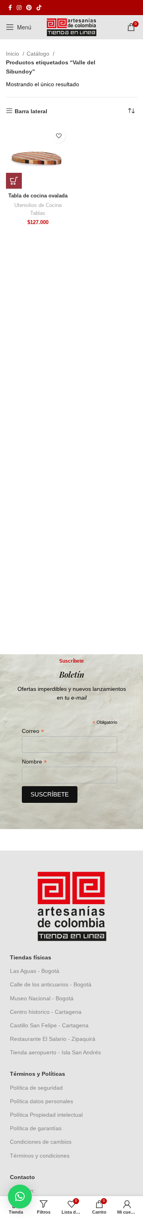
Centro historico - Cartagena (45, 1012)
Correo (33, 731)
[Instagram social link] (19, 7)
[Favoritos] (59, 136)
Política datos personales (41, 1101)
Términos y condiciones (40, 1155)
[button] (14, 181)
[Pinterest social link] (29, 7)
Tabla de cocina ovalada (38, 196)
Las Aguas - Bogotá (34, 971)
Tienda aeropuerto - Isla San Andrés (55, 1052)
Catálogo (39, 53)
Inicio (13, 53)
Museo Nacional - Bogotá (41, 998)
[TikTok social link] (39, 7)
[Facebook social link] (10, 7)
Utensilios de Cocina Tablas (38, 209)
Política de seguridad (36, 1088)
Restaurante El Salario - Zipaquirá (52, 1039)
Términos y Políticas (37, 1074)
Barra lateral (31, 111)
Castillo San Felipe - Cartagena (49, 1025)
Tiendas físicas (30, 957)
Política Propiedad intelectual (46, 1115)
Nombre (34, 762)
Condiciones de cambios (41, 1142)
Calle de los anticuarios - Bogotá (50, 984)
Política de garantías (36, 1128)
